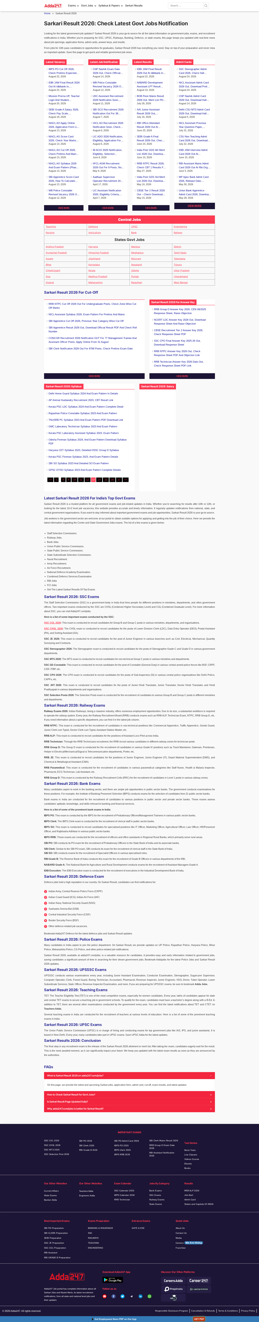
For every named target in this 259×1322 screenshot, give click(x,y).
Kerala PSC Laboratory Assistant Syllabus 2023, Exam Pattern (84, 433)
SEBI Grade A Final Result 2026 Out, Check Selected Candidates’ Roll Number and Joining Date (151, 138)
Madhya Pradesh (97, 276)
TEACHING (93, 1243)
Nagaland (136, 264)
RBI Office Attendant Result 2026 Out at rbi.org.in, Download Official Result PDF (149, 125)
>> (125, 479)
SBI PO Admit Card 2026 (126, 1141)
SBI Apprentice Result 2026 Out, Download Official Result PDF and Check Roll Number (93, 329)
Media (179, 1238)
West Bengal (181, 282)
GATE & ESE (138, 1228)
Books (187, 1168)
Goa (48, 276)
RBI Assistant (50, 1252)
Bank (134, 232)
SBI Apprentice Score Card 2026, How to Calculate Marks (64, 179)
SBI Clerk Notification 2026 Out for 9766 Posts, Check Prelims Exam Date (91, 348)
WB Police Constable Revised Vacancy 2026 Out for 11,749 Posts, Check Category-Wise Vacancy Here (64, 192)
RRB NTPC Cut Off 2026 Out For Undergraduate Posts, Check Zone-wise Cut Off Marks (92, 306)
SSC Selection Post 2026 (56, 1154)
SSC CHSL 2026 (53, 628)
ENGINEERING (95, 1248)
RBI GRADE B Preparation (57, 1257)
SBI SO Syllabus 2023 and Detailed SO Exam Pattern (79, 463)
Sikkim (177, 246)
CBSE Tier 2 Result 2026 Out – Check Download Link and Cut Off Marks (151, 192)
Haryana (93, 246)
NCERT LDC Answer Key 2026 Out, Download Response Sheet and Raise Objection (180, 321)
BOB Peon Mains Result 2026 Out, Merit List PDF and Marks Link (151, 98)
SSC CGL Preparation (55, 1248)
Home (47, 13)
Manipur (135, 246)
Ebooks (188, 1163)
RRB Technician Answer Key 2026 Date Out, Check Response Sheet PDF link (179, 363)
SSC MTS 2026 (52, 1149)
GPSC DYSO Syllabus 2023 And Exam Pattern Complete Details (85, 470)
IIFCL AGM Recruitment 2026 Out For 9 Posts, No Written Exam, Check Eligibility (107, 165)
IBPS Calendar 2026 (124, 1195)
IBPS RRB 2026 (122, 1154)
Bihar (48, 264)
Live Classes (190, 1154)
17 (119, 479)
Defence (93, 226)
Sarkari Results (134, 5)
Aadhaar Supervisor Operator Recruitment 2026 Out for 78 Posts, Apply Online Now (108, 179)
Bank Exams (155, 1190)
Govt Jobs (87, 5)
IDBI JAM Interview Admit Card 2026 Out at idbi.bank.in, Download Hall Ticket (194, 152)
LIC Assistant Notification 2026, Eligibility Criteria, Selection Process (107, 192)
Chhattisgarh (53, 270)
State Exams (50, 1195)
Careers (189, 1243)
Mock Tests (190, 1150)
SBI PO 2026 (85, 1141)
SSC (90, 1233)
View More (64, 208)
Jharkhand (94, 258)
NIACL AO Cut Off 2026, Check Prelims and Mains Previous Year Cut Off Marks (63, 152)
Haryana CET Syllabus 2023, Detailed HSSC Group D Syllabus (84, 450)
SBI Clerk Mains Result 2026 (163, 1140)
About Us (180, 1228)
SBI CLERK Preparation (56, 1233)
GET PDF (199, 1319)
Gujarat (50, 282)
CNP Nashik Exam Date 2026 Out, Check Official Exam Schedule (106, 71)
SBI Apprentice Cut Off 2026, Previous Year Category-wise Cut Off (86, 321)
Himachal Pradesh (98, 252)
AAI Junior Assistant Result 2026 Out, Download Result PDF (149, 112)
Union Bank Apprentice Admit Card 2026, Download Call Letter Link (194, 192)
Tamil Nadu (180, 252)
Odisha (135, 270)
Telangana (179, 258)
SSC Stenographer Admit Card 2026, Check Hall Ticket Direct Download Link (194, 71)
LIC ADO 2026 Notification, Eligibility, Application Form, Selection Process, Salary (108, 138)
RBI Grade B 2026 (88, 1150)
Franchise (181, 1248)
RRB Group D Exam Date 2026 (162, 1146)
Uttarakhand (181, 276)
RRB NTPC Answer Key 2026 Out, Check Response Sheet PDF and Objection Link (177, 353)
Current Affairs (51, 1191)
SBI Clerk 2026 (86, 1145)
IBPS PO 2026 (121, 1145)
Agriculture (94, 232)
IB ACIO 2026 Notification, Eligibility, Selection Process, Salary (107, 152)
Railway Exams (156, 1199)
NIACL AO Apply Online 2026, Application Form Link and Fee (64, 125)
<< (50, 479)
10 (74, 479)
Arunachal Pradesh (56, 252)
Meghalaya (137, 252)
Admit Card (190, 1199)
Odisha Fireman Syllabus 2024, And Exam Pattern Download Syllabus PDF (88, 441)
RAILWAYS (93, 1238)
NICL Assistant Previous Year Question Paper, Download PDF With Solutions (192, 125)
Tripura (178, 264)
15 (105, 479)
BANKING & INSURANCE (100, 1228)
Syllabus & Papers (109, 5)
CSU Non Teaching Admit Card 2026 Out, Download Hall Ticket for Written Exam (195, 138)
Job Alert (188, 1195)
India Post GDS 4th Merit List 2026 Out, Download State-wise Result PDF (151, 152)
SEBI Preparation (52, 1238)
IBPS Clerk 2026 (122, 1150)
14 (99, 479)
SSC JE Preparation (54, 1243)
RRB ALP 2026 (191, 1190)
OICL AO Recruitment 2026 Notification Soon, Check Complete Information (108, 125)
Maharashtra (95, 282)
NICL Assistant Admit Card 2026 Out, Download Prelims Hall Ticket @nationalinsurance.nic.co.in (195, 85)
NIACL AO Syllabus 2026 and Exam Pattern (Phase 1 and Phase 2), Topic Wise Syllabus (64, 165)
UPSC (134, 226)
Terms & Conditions (228, 1311)
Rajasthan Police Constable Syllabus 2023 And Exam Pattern (83, 413)
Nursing (50, 232)
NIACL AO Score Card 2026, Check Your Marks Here (62, 138)
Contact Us (181, 1233)
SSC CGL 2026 (52, 623)
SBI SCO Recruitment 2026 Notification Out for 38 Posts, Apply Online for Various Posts (108, 112)
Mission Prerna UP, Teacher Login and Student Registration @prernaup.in (64, 98)
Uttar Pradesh (181, 270)
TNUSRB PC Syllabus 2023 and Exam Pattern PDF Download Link (86, 419)
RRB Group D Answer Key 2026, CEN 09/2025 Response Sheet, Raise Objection (180, 311)
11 (81, 479)
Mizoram (136, 258)
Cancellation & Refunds (203, 1311)
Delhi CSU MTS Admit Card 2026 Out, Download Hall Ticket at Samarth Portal (194, 112)
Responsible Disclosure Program (171, 1311)
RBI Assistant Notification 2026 (161, 1154)
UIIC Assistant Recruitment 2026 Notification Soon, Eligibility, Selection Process (108, 98)
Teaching (51, 226)
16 (112, 479)
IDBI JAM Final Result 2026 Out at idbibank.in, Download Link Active (64, 85)
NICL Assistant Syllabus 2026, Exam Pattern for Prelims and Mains (87, 314)
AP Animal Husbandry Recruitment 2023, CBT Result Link (81, 400)
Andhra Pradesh (55, 246)
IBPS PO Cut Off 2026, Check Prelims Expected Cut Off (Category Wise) (62, 71)
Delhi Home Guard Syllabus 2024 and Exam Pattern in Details (83, 393)
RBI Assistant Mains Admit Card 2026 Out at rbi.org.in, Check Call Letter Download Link (195, 165)
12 (87, 479)
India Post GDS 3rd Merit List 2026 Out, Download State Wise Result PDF (151, 179)
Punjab (135, 276)
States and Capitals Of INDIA (199, 1204)
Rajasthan (136, 282)
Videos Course (191, 1159)
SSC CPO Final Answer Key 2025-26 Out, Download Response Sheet (177, 342)
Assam (49, 258)
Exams (72, 5)
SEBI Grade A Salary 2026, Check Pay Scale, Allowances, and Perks (64, 112)
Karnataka (94, 264)
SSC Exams (155, 1195)
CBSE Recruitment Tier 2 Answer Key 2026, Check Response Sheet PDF (178, 332)
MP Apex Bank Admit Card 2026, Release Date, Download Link (193, 179)
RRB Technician (122, 1199)
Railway (178, 232)
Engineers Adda (87, 1195)
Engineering (180, 226)
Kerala (91, 270)
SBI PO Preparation (54, 1228)
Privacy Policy (248, 1311)
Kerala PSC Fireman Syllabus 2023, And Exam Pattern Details (83, 456)
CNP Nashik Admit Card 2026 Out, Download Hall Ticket (193, 98)
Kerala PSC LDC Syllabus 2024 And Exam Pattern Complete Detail (86, 406)
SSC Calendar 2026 (124, 1190)
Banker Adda (50, 1200)
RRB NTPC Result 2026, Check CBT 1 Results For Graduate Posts (151, 165)
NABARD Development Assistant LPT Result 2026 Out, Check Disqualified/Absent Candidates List (150, 85)
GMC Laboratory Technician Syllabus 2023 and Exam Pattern (83, 426)
